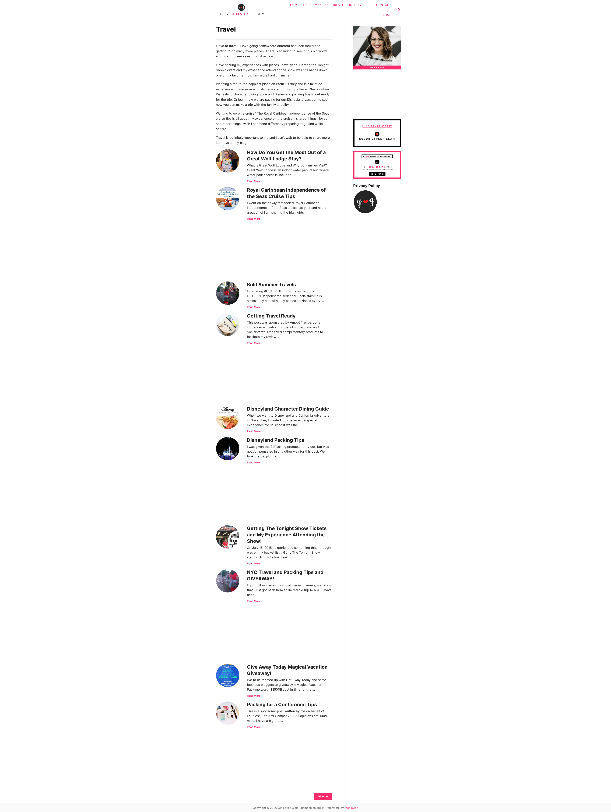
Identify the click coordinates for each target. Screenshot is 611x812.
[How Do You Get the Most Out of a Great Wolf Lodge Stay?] (227, 161)
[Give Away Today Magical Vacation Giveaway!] (227, 675)
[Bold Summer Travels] (227, 293)
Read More (254, 181)
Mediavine (351, 807)
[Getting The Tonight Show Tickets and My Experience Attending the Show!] (227, 537)
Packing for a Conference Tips (282, 704)
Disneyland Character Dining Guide (288, 409)
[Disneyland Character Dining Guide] (227, 417)
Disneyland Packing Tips (275, 440)
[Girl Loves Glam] (244, 10)
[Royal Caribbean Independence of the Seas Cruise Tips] (227, 198)
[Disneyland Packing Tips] (227, 448)
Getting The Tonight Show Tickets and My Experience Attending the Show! (287, 534)
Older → (323, 796)
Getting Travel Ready (271, 316)
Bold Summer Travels (271, 284)
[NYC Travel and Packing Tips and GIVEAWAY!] (227, 580)
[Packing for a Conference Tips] (227, 713)
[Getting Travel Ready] (227, 324)
